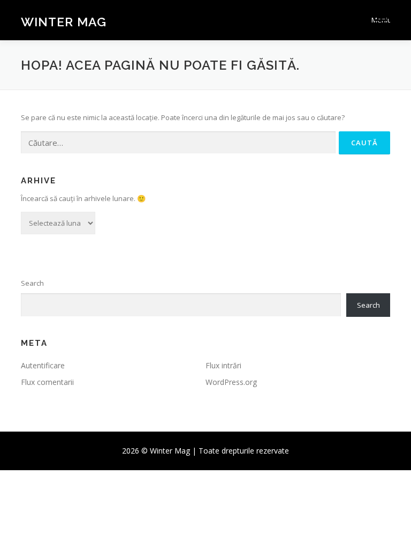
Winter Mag (63, 21)
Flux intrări (223, 365)
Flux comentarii (47, 382)
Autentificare (43, 365)
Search (32, 283)
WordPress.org (231, 382)
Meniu (380, 20)
